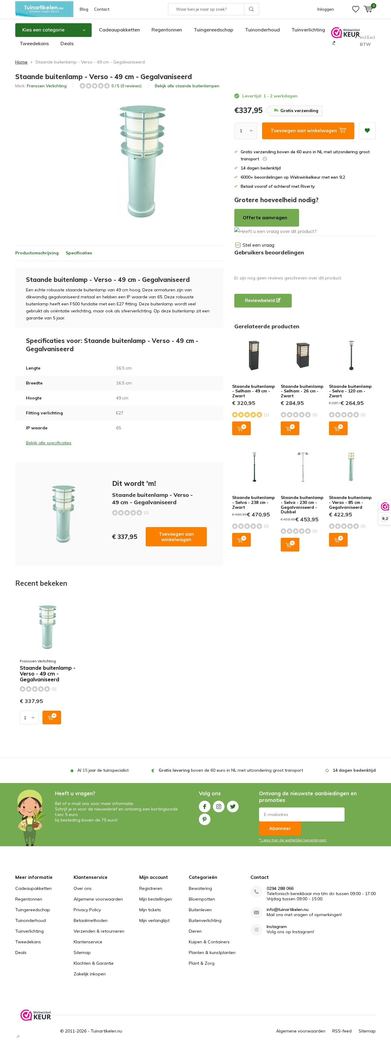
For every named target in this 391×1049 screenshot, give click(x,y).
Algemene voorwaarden (98, 899)
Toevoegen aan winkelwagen (176, 536)
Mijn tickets (150, 909)
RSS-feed (342, 1031)
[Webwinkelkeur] (333, 42)
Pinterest (204, 819)
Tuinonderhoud (262, 30)
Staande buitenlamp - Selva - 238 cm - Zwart (253, 502)
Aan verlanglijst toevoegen (367, 130)
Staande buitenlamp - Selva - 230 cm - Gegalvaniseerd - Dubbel (302, 505)
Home (21, 62)
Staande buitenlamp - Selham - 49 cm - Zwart (253, 391)
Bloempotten (202, 899)
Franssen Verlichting (47, 86)
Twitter (233, 806)
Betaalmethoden (91, 920)
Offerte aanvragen (265, 217)
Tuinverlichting (308, 30)
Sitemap (82, 952)
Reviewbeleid (260, 300)
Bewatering (200, 888)
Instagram (219, 806)
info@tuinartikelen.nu (288, 909)
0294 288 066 (280, 888)
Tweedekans (34, 43)
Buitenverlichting (205, 920)
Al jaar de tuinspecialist (103, 770)
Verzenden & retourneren (99, 931)
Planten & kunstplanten (212, 952)
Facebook (204, 806)
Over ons (83, 888)
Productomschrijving (37, 253)
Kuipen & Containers (209, 942)
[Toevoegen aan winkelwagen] (51, 717)
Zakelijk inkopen (90, 974)
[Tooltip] (264, 159)
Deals (67, 43)
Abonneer (280, 828)
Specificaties (79, 253)
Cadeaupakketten (119, 30)
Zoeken (251, 9)
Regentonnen (167, 30)
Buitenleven (200, 909)
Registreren (150, 888)
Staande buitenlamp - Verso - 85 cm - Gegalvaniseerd (350, 502)
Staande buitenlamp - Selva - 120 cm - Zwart (350, 391)
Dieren (195, 931)
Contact (101, 9)
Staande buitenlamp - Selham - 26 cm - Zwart (302, 391)
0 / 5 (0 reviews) (126, 85)
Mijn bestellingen (155, 899)
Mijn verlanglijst (154, 920)
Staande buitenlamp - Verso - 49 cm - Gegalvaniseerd (47, 674)
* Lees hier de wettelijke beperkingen (292, 840)
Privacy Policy (87, 909)
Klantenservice (88, 942)
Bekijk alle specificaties (48, 443)
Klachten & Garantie (94, 963)
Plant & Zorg (201, 963)
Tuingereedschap (213, 30)
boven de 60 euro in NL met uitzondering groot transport (231, 770)
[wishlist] (355, 9)
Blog (84, 9)
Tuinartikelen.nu (106, 1031)
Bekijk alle (187, 86)
